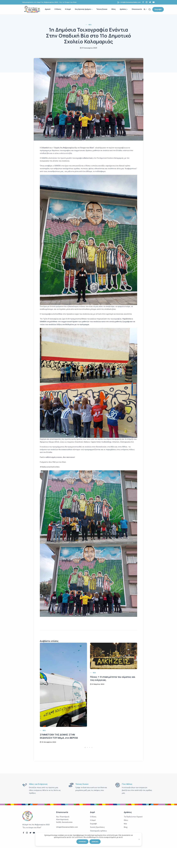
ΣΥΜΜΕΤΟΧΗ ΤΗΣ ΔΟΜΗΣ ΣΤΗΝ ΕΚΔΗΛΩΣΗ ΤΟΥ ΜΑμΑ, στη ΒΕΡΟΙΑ (59, 736)
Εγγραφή (158, 9)
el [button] (145, 9)
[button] (85, 747)
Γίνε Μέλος (127, 784)
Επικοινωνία (137, 9)
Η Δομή (68, 9)
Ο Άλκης (57, 9)
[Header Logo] (32, 9)
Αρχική (47, 9)
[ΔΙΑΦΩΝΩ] (139, 839)
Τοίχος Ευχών (101, 9)
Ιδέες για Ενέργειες (38, 784)
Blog (125, 827)
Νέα (89, 25)
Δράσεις (123, 9)
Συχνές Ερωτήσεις (97, 827)
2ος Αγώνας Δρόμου (83, 9)
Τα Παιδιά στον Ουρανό (133, 817)
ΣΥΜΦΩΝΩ (82, 842)
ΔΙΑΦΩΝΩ (95, 842)
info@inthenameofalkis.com (131, 2)
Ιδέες (113, 9)
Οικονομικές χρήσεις (98, 831)
